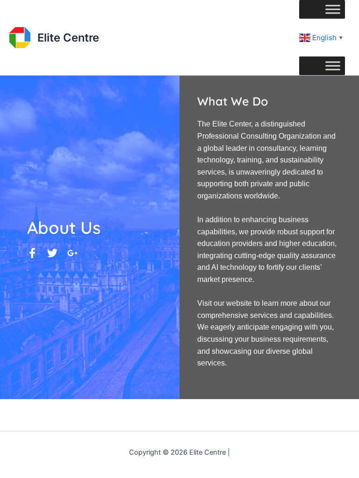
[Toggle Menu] (332, 9)
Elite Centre (68, 37)
